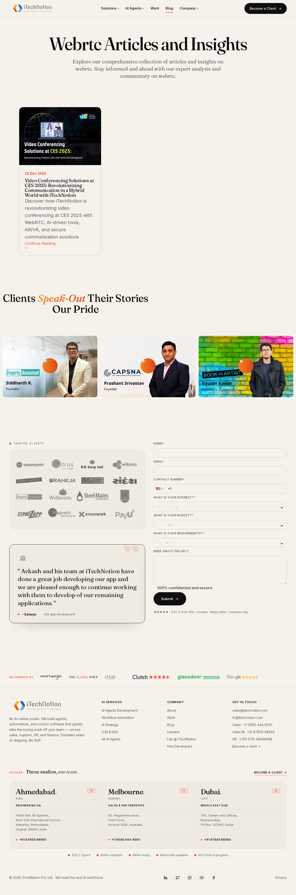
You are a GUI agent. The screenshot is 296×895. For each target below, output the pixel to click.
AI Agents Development (120, 710)
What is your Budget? (172, 515)
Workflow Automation (118, 718)
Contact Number (168, 479)
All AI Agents (111, 739)
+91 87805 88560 (32, 839)
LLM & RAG (110, 732)
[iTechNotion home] (32, 8)
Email (158, 461)
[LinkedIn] (165, 877)
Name (158, 443)
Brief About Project (171, 551)
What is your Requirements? (178, 533)
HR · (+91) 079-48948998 (252, 739)
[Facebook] (213, 877)
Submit (167, 599)
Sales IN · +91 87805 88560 (253, 732)
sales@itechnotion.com (250, 710)
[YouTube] (201, 877)
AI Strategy (110, 725)
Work (155, 8)
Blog (169, 8)
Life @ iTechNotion (181, 739)
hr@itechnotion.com (247, 718)
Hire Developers (179, 746)
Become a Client (263, 8)
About (171, 710)
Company (189, 8)
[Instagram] (189, 877)
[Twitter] (177, 877)
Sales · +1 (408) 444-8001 (252, 725)
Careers (173, 732)
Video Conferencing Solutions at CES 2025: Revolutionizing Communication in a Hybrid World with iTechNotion (59, 188)
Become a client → (246, 746)
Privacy (281, 877)
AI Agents (135, 8)
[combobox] (159, 489)
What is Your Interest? (174, 497)
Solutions (110, 8)
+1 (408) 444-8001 (125, 839)
